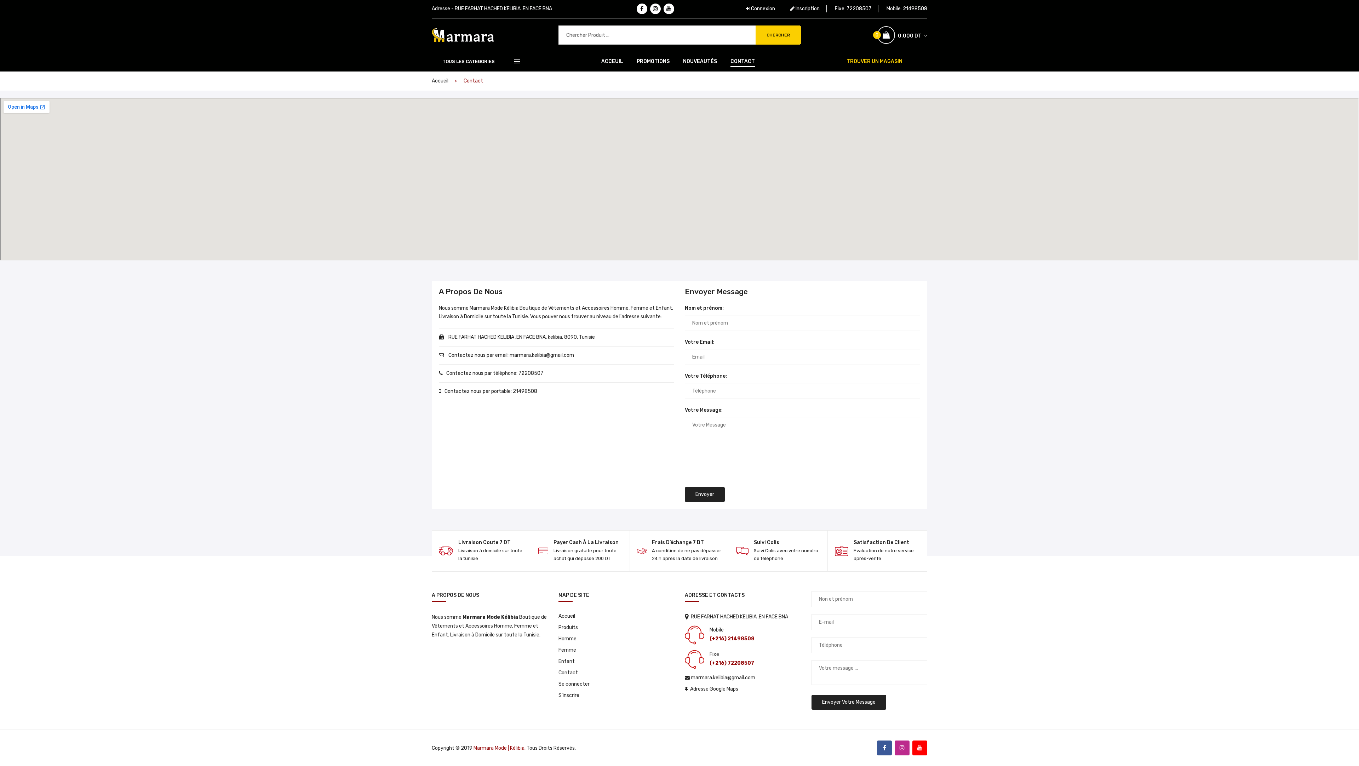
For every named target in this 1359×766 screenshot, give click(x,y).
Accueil (440, 81)
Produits (568, 627)
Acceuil (612, 61)
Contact (742, 61)
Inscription (807, 9)
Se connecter (574, 684)
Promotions (653, 61)
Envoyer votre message (849, 702)
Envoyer (704, 494)
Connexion (762, 9)
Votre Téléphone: (706, 376)
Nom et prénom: (704, 308)
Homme (567, 639)
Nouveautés (700, 61)
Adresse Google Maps (713, 689)
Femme (567, 650)
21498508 (915, 9)
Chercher (778, 35)
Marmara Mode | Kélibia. (500, 748)
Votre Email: (700, 342)
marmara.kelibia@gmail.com (542, 355)
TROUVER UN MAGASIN (874, 61)
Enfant (566, 661)
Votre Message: (704, 410)
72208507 (859, 9)
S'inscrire (568, 695)
